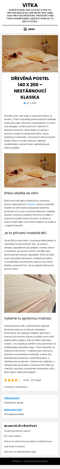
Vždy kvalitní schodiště (14, 446)
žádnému (31, 204)
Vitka (30, 5)
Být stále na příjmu (12, 436)
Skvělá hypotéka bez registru (17, 431)
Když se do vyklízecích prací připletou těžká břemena (28, 441)
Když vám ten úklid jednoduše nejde (20, 452)
